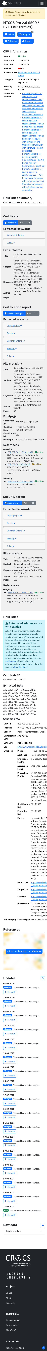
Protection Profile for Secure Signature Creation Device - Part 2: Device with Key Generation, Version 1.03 (33, 160)
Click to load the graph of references (24, 951)
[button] (43, 978)
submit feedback (20, 667)
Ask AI (10, 34)
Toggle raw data (13, 1231)
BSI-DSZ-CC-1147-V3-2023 (20, 481)
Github (9, 1293)
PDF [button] (21, 222)
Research (10, 1303)
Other (10, 242)
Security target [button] (13, 503)
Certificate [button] (11, 222)
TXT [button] (28, 222)
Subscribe (12, 41)
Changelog (11, 1330)
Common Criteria (15, 235)
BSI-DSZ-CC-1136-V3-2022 (20, 452)
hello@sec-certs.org (15, 1348)
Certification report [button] (15, 313)
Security (11, 348)
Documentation (13, 1320)
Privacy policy (12, 1325)
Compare (27, 34)
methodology (11, 661)
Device (10, 333)
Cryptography (13, 325)
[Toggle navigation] (41, 3)
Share (27, 41)
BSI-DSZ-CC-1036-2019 (19, 464)
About (9, 1298)
